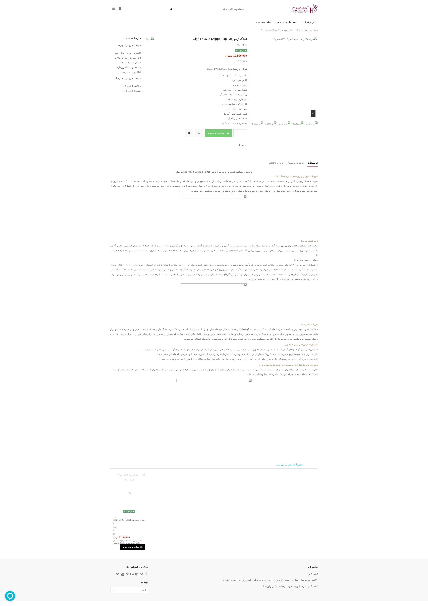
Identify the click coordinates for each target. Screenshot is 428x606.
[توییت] (243, 145)
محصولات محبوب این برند (289, 464)
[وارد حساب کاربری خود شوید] (120, 9)
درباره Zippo (276, 162)
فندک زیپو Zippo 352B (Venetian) (129, 520)
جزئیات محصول (295, 162)
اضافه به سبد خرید (216, 133)
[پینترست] (239, 145)
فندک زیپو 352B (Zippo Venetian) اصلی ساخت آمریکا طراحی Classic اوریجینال (126, 542)
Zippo (115, 527)
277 (114, 534)
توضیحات (312, 162)
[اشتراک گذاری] (245, 145)
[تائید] (114, 590)
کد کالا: (244, 45)
